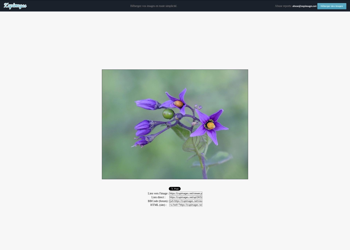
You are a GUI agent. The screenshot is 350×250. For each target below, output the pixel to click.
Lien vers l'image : (158, 193)
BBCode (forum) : (158, 201)
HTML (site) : (158, 204)
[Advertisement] (175, 40)
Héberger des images (332, 6)
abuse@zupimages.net (304, 6)
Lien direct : (158, 197)
